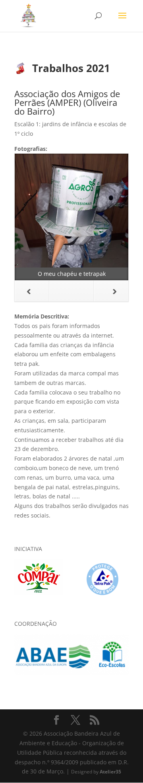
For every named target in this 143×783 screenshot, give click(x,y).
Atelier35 (110, 771)
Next (111, 291)
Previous (32, 291)
